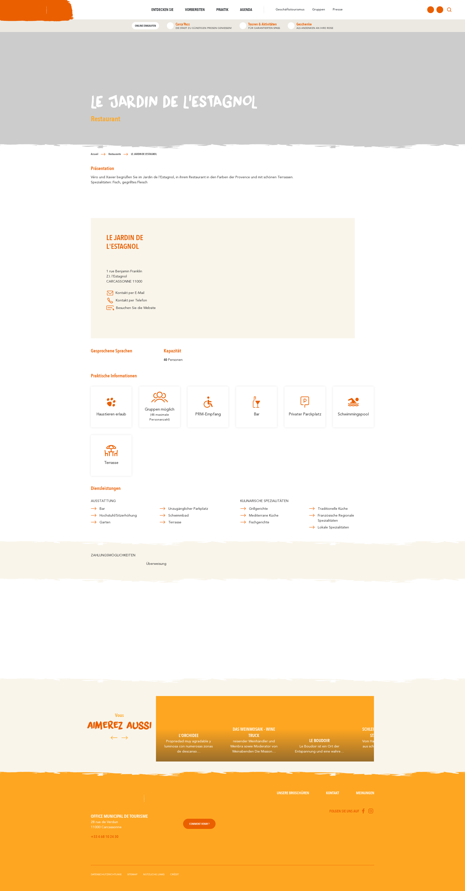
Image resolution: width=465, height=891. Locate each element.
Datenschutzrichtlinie (106, 874)
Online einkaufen (145, 26)
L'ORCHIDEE (189, 735)
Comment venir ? (199, 824)
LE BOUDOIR (319, 741)
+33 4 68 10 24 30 (104, 836)
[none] (458, 10)
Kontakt (332, 793)
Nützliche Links (153, 874)
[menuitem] (458, 10)
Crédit (174, 874)
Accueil (94, 154)
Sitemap (132, 874)
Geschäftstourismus (290, 9)
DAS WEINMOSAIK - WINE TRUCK (254, 732)
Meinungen (365, 793)
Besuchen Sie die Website (136, 308)
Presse (338, 9)
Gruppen (318, 9)
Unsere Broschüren (293, 793)
